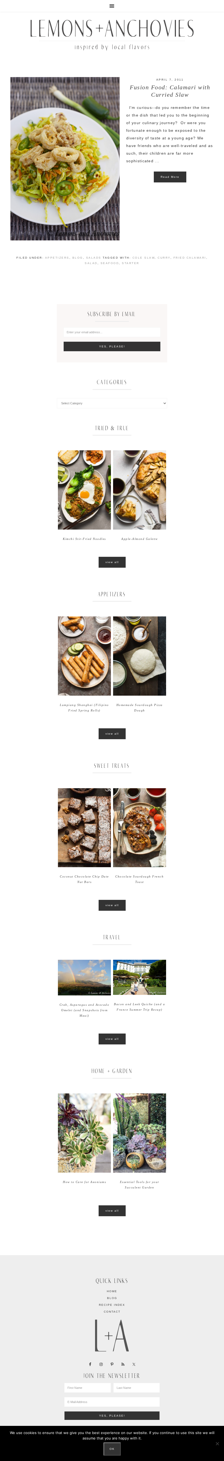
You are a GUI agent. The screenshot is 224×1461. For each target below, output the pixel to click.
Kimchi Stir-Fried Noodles (84, 538)
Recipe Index (112, 1304)
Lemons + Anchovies (112, 33)
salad (91, 263)
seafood (110, 263)
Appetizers (57, 257)
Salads (93, 257)
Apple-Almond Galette (139, 538)
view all (112, 562)
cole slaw (143, 257)
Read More (170, 176)
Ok (112, 1448)
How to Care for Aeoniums (84, 1182)
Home (112, 1291)
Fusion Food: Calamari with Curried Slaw (170, 91)
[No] (217, 1443)
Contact (112, 1311)
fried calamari (189, 257)
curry (164, 257)
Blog (77, 257)
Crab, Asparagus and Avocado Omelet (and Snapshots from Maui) (85, 1010)
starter (130, 263)
